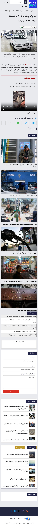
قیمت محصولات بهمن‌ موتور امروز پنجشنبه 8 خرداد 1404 (21, 316)
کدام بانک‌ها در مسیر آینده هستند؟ (24, 84)
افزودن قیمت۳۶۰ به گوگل (28, 27)
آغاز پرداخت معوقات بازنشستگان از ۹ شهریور (15, 440)
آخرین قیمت (19, 448)
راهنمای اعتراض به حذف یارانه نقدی (27, 310)
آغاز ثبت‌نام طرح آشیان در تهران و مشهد (17, 454)
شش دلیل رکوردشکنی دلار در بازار (19, 479)
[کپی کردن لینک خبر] (10, 123)
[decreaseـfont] (6, 11)
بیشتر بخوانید (29, 78)
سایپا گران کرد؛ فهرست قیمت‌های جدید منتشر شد (21, 86)
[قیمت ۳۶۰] (33, 4)
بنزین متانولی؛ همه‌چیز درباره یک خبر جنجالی (25, 253)
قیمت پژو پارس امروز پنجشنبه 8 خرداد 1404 (24, 331)
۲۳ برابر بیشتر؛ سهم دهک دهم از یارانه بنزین (16, 424)
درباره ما (6, 2)
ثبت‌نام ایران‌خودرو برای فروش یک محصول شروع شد (22, 335)
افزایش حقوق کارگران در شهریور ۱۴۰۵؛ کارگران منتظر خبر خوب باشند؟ (20, 166)
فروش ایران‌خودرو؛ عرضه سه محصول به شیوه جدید (23, 196)
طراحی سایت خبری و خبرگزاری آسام (17, 519)
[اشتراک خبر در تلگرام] (33, 123)
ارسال (11, 392)
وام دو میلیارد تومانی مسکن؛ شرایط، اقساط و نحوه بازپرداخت (20, 282)
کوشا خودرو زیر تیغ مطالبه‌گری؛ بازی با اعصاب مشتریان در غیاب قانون (19, 327)
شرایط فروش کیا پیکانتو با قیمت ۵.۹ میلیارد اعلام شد (16, 471)
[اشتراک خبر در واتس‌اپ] (18, 123)
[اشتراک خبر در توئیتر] (26, 123)
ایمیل (33, 366)
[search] (25, 2)
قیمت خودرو (32, 129)
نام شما (33, 358)
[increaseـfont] (9, 11)
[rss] (27, 511)
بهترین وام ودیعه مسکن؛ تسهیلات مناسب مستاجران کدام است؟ (20, 224)
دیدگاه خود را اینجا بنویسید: (27, 374)
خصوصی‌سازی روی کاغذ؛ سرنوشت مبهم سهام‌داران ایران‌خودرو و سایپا (19, 321)
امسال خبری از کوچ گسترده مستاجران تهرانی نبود (16, 463)
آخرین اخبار (32, 448)
